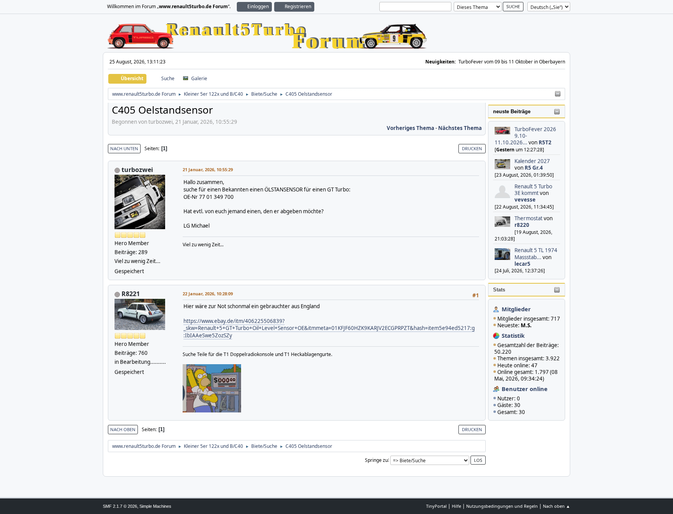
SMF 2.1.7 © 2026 (120, 506)
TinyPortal (436, 506)
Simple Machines (155, 506)
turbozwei (137, 169)
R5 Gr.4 (534, 167)
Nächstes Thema (460, 128)
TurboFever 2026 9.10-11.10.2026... (525, 136)
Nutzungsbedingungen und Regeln (502, 506)
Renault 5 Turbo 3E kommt (533, 189)
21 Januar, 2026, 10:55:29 (208, 169)
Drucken (472, 148)
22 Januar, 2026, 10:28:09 (208, 293)
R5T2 (545, 142)
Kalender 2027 (532, 161)
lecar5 (522, 263)
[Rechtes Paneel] (558, 94)
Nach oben (123, 429)
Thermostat (528, 218)
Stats (499, 290)
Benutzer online (525, 389)
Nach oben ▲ (556, 506)
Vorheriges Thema (410, 128)
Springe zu (376, 459)
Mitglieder (516, 309)
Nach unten (124, 148)
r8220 (521, 224)
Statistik (513, 335)
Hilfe (456, 506)
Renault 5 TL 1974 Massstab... (535, 253)
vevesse (525, 199)
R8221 (131, 293)
